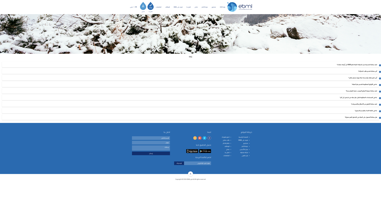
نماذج (196, 7)
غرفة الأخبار (205, 7)
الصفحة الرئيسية (243, 137)
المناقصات (158, 7)
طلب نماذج (226, 140)
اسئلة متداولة (244, 152)
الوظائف (167, 7)
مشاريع (214, 7)
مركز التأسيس (244, 149)
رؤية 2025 (222, 7)
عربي (131, 7)
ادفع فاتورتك (225, 137)
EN (136, 7)
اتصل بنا (189, 7)
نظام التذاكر (226, 143)
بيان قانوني (245, 155)
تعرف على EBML (178, 7)
